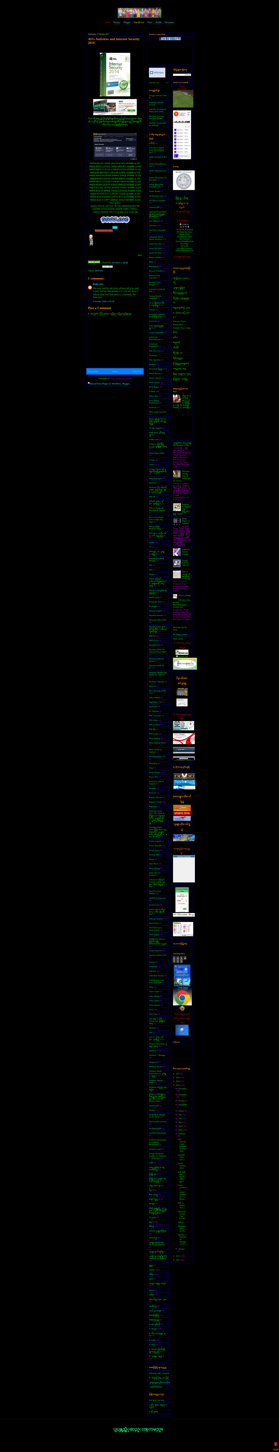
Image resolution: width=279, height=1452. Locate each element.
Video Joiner (154, 1000)
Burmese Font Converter (154, 276)
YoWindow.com (154, 82)
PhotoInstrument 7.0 (157, 756)
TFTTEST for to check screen (155, 929)
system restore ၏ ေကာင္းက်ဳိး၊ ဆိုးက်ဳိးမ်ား (157, 911)
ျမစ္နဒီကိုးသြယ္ (155, 1387)
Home (115, 371)
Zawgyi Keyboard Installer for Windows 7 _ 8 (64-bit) (157, 1155)
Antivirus (99, 270)
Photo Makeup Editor (157, 743)
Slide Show (153, 864)
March (181, 1130)
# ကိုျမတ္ (153, 1411)
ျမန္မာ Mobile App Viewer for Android (156, 1243)
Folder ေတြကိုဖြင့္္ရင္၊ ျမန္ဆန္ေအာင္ (158, 445)
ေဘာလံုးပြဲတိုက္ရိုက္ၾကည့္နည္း (157, 1350)
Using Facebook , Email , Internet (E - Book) (182, 1192)
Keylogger (153, 606)
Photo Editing (154, 738)
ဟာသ (151, 1290)
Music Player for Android (186, 520)
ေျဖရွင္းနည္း (156, 1356)
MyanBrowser (154, 645)
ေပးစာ (152, 1340)
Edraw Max (153, 396)
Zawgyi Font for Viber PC (185, 562)
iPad (150, 570)
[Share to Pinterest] (112, 267)
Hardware (153, 483)
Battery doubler (155, 257)
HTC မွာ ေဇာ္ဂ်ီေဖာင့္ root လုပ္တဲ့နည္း (158, 534)
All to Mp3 (184, 244)
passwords (153, 707)
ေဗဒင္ (152, 1345)
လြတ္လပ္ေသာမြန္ (180, 379)
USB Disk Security (156, 976)
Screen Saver (154, 850)
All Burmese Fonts (184, 236)
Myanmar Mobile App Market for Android (158, 673)
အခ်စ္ (151, 1295)
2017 (178, 1074)
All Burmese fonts (156, 196)
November (182, 1094)
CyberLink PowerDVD (153, 345)
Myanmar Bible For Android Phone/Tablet (157, 650)
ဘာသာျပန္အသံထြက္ (157, 1231)
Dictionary (169, 22)
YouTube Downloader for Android (157, 124)
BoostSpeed (153, 266)
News (149, 22)
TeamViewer (154, 923)
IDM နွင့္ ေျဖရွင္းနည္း (156, 552)
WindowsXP (154, 1106)
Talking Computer (156, 919)
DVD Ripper (154, 387)
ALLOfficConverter (184, 248)
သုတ (151, 1279)
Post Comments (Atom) (121, 378)
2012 (178, 1256)
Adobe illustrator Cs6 (157, 171)
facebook (152, 407)
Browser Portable (156, 271)
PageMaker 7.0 (155, 702)
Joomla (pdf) (154, 597)
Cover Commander (156, 332)
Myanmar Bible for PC (181, 1228)
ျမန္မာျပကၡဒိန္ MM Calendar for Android (158, 1257)
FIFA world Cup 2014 (157, 412)
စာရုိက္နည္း (154, 1199)
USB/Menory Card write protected (156, 981)
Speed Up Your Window (155, 892)
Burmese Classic (179, 321)
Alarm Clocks (184, 234)
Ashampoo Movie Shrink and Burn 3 (156, 238)
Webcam (152, 1028)
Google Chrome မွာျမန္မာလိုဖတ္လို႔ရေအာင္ (158, 470)
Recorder (152, 788)
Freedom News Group (182, 328)
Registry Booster (155, 797)
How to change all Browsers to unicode (157, 509)
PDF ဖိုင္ (152, 729)
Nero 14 (152, 686)
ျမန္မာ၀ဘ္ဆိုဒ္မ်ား (179, 288)
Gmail (151, 464)
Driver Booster (155, 373)
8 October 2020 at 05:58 (103, 301)
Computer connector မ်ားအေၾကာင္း (157, 315)
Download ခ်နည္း (156, 369)
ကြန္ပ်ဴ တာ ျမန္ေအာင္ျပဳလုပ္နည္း (157, 1180)
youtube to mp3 (155, 1149)
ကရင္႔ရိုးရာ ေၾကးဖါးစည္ (156, 1168)
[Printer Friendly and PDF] (94, 262)
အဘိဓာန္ (153, 1306)
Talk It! (181, 1222)
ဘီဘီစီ (176, 348)
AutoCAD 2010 (155, 248)
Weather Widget (157, 73)
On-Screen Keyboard (184, 229)
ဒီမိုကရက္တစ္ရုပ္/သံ (180, 293)
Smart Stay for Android (155, 874)
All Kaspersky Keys (184, 232)
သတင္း (153, 1270)
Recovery (153, 793)
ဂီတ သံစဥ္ (153, 1194)
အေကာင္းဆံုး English (159, 1373)
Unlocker (152, 971)
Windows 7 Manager (157, 1055)
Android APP (154, 207)
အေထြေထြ (154, 1315)
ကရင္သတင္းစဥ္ (179, 368)
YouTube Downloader (157, 1133)
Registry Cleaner (155, 802)
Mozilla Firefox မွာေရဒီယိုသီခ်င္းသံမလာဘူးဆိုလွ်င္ (158, 629)
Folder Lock (154, 439)
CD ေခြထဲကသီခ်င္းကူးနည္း (156, 304)
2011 (178, 1260)
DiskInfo (152, 364)
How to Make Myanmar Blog (155, 527)
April (180, 1126)
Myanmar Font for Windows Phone (156, 117)
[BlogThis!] (105, 267)
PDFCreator (153, 734)
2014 (178, 1081)
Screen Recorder (155, 846)
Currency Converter (184, 856)
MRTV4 (152, 636)
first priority (112, 291)
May (180, 1122)
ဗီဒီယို (151, 1226)
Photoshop (153, 763)
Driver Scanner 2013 (182, 1165)
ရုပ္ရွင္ (151, 1265)
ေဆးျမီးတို (154, 1324)
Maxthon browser (156, 615)
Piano (151, 768)
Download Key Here (122, 230)
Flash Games (178, 639)
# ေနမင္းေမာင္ (156, 1400)
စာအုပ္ (152, 1204)
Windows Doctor (155, 1066)
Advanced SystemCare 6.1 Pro (182, 1215)
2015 (178, 1077)
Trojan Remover (155, 951)
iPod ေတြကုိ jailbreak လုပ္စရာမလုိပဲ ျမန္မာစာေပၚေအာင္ (158, 582)
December (182, 1088)
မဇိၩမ (175, 337)
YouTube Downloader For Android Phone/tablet (157, 1142)
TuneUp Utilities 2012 (158, 955)
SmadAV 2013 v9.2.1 (181, 1157)
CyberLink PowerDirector (155, 338)
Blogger (126, 22)
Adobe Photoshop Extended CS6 (156, 185)
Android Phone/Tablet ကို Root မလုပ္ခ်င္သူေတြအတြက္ (157, 214)
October (181, 1101)
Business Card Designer (154, 283)
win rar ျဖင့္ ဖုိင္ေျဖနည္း (156, 1038)
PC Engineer (154, 711)
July (180, 1114)
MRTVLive (153, 640)
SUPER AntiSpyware (157, 898)
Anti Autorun (184, 239)
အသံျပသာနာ (155, 1311)
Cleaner (152, 310)
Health (158, 22)
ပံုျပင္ (152, 1217)
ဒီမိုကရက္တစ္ (178, 358)
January (181, 1249)
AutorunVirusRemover (184, 241)
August (181, 1111)
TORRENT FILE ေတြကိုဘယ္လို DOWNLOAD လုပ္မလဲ (158, 941)
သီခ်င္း (152, 1274)
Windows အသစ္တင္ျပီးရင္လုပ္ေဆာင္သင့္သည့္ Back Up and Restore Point (157, 1097)
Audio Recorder (155, 244)
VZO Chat (153, 1014)
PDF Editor (153, 720)
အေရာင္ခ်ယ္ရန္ (154, 1320)
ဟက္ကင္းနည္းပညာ (157, 1283)
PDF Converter (155, 716)
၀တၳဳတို (152, 143)
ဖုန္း (151, 1222)
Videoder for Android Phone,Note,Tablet (157, 110)
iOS (150, 565)
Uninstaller (153, 967)
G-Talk (152, 460)
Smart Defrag (154, 868)
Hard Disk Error (155, 478)
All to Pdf (184, 246)
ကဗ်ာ (151, 1163)
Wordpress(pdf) (155, 1128)
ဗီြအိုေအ (177, 353)
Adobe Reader (154, 191)
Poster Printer (154, 772)
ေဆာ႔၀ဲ (153, 1329)
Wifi (150, 1032)
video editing (154, 996)
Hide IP (152, 496)
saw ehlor (116, 262)
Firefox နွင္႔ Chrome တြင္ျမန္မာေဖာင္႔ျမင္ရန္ (157, 421)
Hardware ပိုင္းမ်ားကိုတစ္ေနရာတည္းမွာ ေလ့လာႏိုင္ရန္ (158, 489)
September (182, 1104)
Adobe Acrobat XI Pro (158, 157)
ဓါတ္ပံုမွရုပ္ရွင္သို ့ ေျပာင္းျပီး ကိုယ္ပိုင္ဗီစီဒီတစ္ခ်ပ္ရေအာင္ (158, 1210)
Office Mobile (154, 697)
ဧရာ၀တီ (176, 342)
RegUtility (153, 806)
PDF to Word (154, 725)
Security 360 (154, 855)
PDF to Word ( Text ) (181, 1205)
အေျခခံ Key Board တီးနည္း (181, 1176)
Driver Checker (155, 378)
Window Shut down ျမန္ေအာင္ (158, 1045)
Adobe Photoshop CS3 (184, 250)
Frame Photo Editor (157, 453)
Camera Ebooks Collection (155, 297)
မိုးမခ (175, 332)
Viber (151, 987)
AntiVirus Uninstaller (157, 230)
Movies (116, 22)
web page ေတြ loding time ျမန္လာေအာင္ (157, 1021)
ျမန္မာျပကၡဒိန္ (156, 1251)
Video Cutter (154, 991)
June (180, 1118)
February (181, 1134)
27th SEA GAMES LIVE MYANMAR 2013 (156, 150)
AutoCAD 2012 (155, 253)
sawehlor (88, 6)
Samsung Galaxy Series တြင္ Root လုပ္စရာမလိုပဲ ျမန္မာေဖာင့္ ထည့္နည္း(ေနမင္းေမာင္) (158, 832)
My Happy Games (180, 634)
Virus (151, 1009)
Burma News (178, 325)
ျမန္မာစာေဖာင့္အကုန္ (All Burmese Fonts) (182, 444)
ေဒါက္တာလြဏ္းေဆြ (158, 1378)
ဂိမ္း (151, 1190)
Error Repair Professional (154, 401)
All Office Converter (157, 200)
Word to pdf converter (158, 1121)
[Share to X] (107, 267)
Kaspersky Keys (155, 602)
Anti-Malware (154, 221)
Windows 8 (153, 1062)
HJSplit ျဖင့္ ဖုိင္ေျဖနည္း (156, 502)
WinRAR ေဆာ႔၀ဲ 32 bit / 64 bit (157, 1116)
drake (95, 284)
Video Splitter (154, 1005)
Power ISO (153, 777)
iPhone (151, 574)
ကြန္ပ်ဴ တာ (152, 1174)
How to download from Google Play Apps (156, 519)
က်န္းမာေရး (155, 1185)
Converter (153, 321)
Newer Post (93, 371)
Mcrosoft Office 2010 (157, 620)
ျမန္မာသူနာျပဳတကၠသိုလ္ (159, 1382)
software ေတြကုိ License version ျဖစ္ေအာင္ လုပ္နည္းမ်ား (157, 883)
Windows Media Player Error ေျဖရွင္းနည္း (157, 1073)
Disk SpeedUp (154, 360)
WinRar (152, 1110)
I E (150, 547)
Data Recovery (155, 351)
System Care (154, 905)
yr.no (167, 82)
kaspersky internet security (186, 551)
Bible (151, 262)
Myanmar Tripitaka (156, 682)
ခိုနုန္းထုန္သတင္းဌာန (182, 374)
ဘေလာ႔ (153, 1238)
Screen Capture (155, 841)
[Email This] (103, 267)
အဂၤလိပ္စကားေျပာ (158, 1299)
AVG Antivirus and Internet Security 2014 (182, 1145)
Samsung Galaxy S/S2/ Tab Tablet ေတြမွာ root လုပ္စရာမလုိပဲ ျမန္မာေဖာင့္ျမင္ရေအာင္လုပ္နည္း (157, 817)
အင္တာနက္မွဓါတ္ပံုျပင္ (181, 307)
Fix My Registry (155, 428)
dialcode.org (182, 911)
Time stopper (154, 934)
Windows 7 (153, 1051)
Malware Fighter (155, 611)
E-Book (152, 391)
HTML (152, 542)
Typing (152, 962)
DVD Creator (154, 382)
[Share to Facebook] (109, 267)
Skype (151, 859)
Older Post (137, 371)
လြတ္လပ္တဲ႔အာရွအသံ (181, 363)
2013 (178, 1085)
